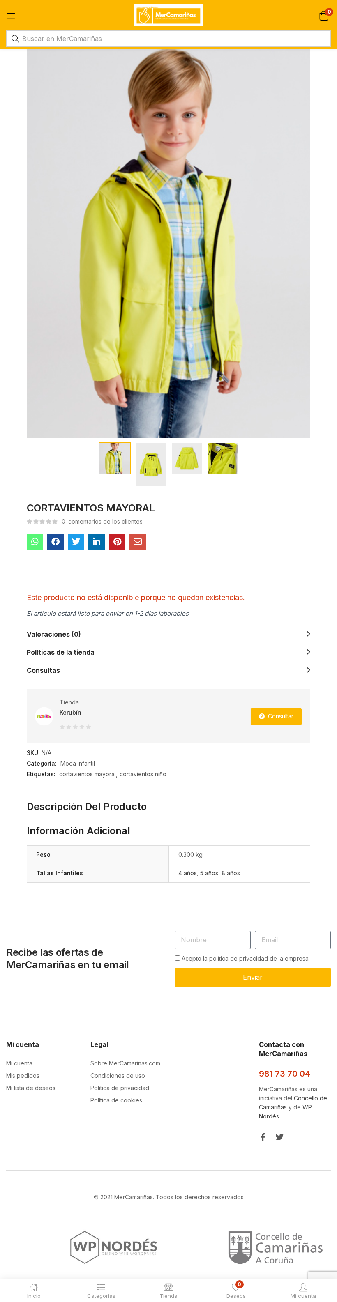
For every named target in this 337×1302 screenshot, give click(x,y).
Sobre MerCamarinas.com (125, 1063)
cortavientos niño (143, 774)
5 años (209, 873)
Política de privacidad (119, 1087)
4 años (187, 873)
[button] (324, 15)
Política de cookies (116, 1100)
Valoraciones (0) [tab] (54, 634)
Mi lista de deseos (30, 1087)
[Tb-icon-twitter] (280, 1137)
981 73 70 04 (284, 1074)
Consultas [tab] (43, 670)
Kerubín (70, 712)
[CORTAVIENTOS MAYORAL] (35, 542)
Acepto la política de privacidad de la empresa (245, 958)
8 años (231, 873)
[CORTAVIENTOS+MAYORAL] (76, 542)
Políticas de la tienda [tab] (61, 652)
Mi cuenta (19, 1063)
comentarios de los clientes (102, 521)
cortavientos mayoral (87, 774)
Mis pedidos (22, 1075)
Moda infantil (77, 763)
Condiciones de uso (117, 1075)
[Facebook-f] (263, 1137)
